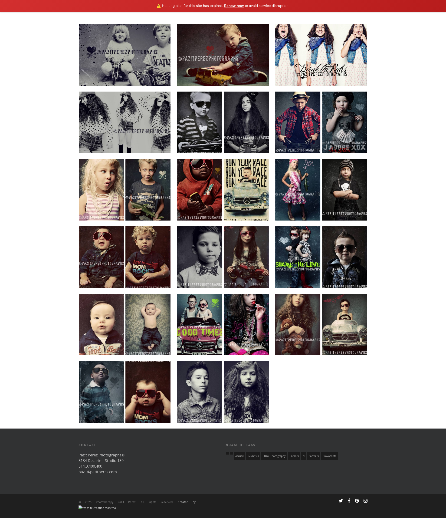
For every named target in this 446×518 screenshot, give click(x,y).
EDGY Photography (274, 456)
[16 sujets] (227, 453)
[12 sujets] (231, 453)
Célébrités (253, 456)
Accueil (239, 456)
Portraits (313, 456)
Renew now (234, 5)
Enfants (294, 456)
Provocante (329, 456)
